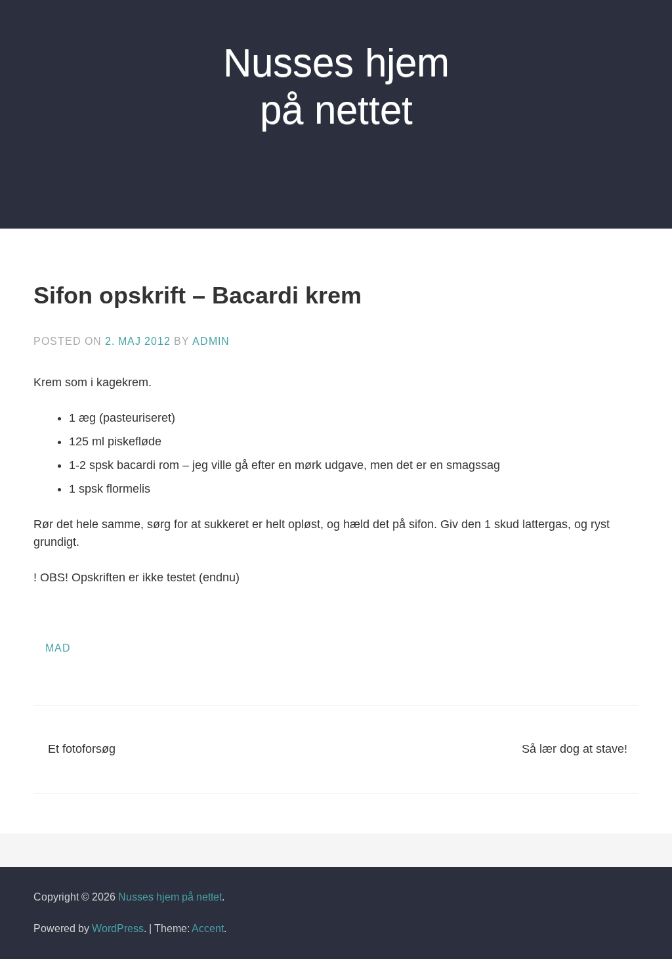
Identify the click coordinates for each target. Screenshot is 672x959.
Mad (58, 648)
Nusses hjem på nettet (170, 897)
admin (211, 341)
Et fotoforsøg (82, 748)
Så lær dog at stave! (574, 748)
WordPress (118, 928)
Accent (208, 928)
